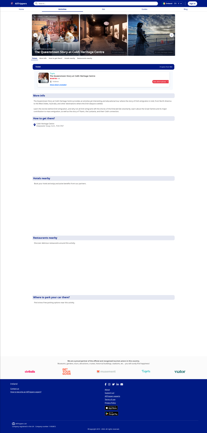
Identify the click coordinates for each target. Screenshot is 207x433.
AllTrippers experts (112, 396)
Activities (62, 9)
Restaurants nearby (84, 58)
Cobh (46, 16)
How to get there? (55, 58)
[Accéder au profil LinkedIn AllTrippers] (118, 384)
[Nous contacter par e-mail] (122, 384)
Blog (185, 9)
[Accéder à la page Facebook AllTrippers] (106, 384)
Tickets (34, 58)
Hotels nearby (69, 58)
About (107, 389)
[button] (192, 3)
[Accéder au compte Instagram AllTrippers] (110, 384)
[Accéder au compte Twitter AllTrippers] (114, 384)
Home (21, 9)
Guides (144, 9)
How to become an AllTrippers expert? (25, 392)
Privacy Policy (110, 403)
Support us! (109, 393)
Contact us (14, 388)
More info (43, 58)
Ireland (39, 16)
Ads (103, 9)
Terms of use (110, 399)
